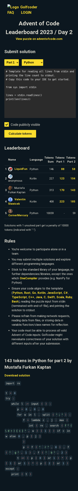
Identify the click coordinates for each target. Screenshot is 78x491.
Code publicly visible (25, 125)
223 (61, 201)
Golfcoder (28, 7)
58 (73, 169)
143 (72, 190)
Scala (60, 297)
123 (61, 178)
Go (34, 293)
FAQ (10, 12)
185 (72, 201)
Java (39, 297)
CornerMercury (18, 215)
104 (72, 178)
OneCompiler (29, 278)
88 (62, 169)
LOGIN (26, 12)
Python (17, 293)
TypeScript (19, 297)
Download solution (17, 375)
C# (66, 293)
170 (61, 190)
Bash (15, 301)
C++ (31, 297)
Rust (27, 293)
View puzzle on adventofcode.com (39, 39)
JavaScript (54, 293)
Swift (51, 297)
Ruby (69, 297)
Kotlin (42, 293)
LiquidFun (21, 169)
